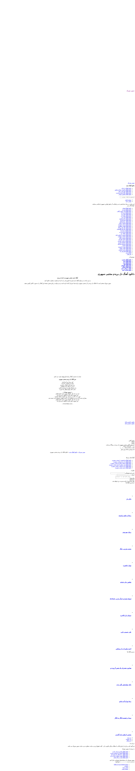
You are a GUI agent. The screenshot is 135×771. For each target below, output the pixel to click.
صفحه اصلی (128, 200)
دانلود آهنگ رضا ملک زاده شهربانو (119, 754)
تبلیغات (126, 766)
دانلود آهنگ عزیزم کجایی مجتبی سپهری (121, 466)
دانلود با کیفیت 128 (129, 422)
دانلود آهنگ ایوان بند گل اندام (121, 757)
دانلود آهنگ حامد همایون (125, 218)
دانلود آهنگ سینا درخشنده (124, 224)
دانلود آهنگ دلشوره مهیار (125, 194)
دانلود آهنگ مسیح (126, 245)
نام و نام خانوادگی (129, 473)
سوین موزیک (131, 183)
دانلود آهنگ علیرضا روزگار (124, 227)
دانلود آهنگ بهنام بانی (126, 215)
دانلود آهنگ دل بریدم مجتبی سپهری (122, 461)
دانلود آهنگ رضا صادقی (125, 221)
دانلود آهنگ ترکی (127, 262)
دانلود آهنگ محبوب (126, 259)
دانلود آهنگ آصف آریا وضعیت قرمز (119, 753)
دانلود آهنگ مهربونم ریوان (124, 191)
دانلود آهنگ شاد (127, 264)
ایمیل (132, 475)
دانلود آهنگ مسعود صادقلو (124, 244)
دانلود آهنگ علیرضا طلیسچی (124, 229)
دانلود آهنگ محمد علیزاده (125, 239)
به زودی (129, 737)
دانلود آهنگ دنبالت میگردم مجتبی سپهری (120, 463)
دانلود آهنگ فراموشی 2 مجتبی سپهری (121, 460)
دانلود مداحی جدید (126, 270)
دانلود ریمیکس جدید (126, 268)
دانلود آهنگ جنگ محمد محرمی (123, 193)
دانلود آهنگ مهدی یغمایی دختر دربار (119, 756)
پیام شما (132, 478)
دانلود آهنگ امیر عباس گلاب (124, 211)
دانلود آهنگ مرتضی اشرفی (124, 241)
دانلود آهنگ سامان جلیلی (125, 223)
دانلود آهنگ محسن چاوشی (124, 236)
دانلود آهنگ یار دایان (126, 188)
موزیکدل (129, 254)
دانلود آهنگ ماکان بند (126, 233)
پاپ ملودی (128, 739)
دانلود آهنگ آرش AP (126, 212)
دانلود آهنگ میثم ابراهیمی (124, 250)
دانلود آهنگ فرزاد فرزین (125, 232)
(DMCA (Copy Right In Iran (121, 764)
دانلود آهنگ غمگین (126, 267)
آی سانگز (128, 740)
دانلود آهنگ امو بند (126, 210)
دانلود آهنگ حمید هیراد (125, 220)
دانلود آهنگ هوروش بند (125, 251)
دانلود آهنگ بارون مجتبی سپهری (123, 467)
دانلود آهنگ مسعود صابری (124, 242)
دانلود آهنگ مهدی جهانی (125, 248)
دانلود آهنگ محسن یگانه (125, 238)
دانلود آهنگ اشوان (126, 208)
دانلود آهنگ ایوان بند (126, 214)
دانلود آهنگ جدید (127, 261)
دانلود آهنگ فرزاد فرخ (125, 230)
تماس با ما (128, 201)
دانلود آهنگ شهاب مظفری (124, 226)
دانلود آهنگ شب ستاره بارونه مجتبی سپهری (120, 464)
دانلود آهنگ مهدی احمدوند (124, 247)
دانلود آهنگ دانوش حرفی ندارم (120, 751)
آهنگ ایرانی (128, 252)
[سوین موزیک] (67, 89)
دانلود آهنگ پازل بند (126, 217)
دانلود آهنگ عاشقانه (126, 265)
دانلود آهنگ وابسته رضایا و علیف (123, 190)
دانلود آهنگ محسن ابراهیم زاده (123, 235)
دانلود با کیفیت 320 (129, 423)
